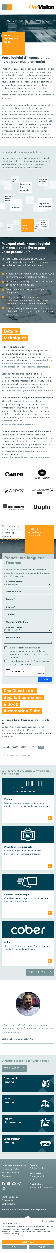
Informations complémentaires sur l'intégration (26, 457)
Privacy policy (48, 1221)
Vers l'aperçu (12, 1068)
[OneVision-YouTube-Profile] (15, 1185)
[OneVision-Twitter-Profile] (9, 1185)
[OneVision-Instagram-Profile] (20, 1185)
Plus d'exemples (38, 972)
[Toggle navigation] (7, 7)
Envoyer (44, 679)
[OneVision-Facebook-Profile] (4, 1185)
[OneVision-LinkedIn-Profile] (4, 1189)
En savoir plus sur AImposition (17, 424)
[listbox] (28, 584)
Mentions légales (10, 1197)
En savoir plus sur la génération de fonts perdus (26, 391)
